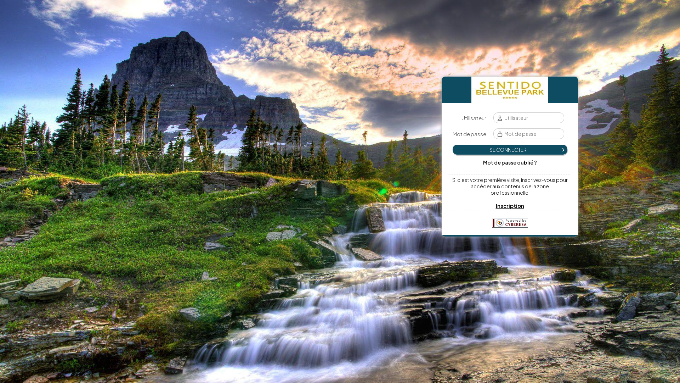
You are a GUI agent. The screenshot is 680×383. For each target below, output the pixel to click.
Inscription (510, 205)
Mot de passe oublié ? (510, 162)
